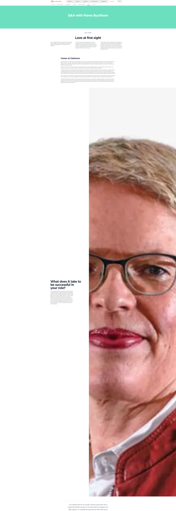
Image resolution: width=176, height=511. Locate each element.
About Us (53, 4)
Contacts (93, 4)
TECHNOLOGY (103, 1)
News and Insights (81, 4)
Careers (88, 4)
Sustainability (68, 4)
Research (85, 1)
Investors (74, 4)
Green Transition (60, 4)
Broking (70, 1)
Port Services (94, 1)
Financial (77, 1)
